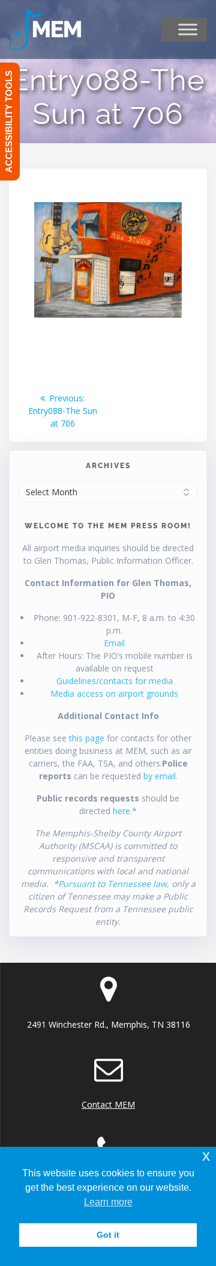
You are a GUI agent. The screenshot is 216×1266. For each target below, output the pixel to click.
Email (114, 643)
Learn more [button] (108, 1202)
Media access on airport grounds (114, 693)
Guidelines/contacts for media (114, 681)
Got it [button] (108, 1235)
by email (159, 776)
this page (86, 738)
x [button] (206, 1155)
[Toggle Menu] (187, 29)
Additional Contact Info (108, 715)
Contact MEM (108, 1104)
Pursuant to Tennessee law (112, 883)
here (121, 811)
